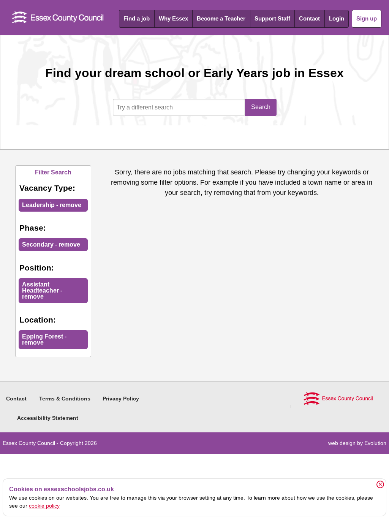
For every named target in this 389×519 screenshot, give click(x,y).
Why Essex (173, 18)
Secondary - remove (51, 244)
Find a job (136, 18)
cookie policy (44, 506)
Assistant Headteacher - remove (42, 290)
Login (336, 18)
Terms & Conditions (64, 399)
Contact (309, 18)
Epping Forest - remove (44, 339)
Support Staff (272, 18)
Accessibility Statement (47, 418)
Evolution (375, 443)
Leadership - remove (51, 205)
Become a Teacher (221, 18)
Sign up (366, 18)
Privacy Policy (121, 399)
